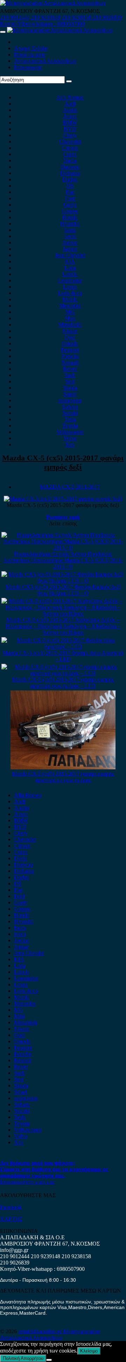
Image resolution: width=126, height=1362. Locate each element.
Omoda (70, 343)
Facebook (11, 1207)
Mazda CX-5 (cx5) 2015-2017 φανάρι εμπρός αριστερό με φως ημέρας (63, 777)
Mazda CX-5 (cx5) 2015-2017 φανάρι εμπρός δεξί (63, 462)
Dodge (69, 179)
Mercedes (69, 306)
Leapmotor (70, 280)
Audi (70, 104)
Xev (70, 444)
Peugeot (70, 350)
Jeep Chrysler (70, 255)
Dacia (69, 160)
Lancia (69, 274)
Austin (70, 110)
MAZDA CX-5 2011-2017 (70, 487)
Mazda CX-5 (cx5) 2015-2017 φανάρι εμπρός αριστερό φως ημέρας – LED (63, 682)
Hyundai (69, 224)
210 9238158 (77, 17)
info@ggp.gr (14, 1250)
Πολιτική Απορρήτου (23, 1358)
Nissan (69, 331)
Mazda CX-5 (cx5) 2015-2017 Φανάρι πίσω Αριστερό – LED (62, 656)
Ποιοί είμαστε (30, 55)
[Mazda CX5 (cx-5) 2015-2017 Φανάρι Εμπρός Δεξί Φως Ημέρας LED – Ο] (63, 581)
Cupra (70, 154)
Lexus (70, 287)
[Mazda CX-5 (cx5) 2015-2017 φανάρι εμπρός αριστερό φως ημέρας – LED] (63, 673)
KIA (70, 261)
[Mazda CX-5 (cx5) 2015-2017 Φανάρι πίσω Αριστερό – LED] (63, 646)
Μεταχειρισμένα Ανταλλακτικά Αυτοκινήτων (50, 1334)
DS (70, 186)
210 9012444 (14, 17)
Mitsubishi (70, 325)
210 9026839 (107, 17)
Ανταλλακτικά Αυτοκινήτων (45, 61)
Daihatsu (70, 173)
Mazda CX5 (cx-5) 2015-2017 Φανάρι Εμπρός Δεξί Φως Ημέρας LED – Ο (63, 590)
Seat (70, 381)
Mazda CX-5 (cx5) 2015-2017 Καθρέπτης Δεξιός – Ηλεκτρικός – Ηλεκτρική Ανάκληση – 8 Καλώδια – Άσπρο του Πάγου (63, 626)
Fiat (70, 192)
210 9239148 (45, 17)
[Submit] (69, 81)
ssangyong (70, 400)
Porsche (70, 356)
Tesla (70, 419)
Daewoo (70, 167)
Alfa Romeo (70, 97)
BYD (70, 129)
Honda (69, 217)
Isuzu (70, 230)
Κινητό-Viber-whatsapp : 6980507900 (42, 24)
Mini (70, 318)
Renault (69, 362)
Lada (70, 268)
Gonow (70, 211)
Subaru (70, 407)
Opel (69, 337)
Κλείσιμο (89, 1351)
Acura (70, 116)
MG (70, 312)
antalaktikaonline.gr (40, 1331)
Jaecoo (69, 242)
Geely (70, 205)
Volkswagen (70, 432)
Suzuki (70, 413)
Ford (70, 198)
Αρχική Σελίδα (30, 48)
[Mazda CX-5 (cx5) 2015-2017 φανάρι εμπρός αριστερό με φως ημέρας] (62, 767)
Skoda (70, 388)
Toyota (70, 426)
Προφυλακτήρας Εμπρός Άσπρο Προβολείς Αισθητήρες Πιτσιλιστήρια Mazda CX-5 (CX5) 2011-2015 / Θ (63, 560)
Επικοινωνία (28, 67)
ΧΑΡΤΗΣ (11, 1219)
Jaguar (70, 249)
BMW (70, 123)
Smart (69, 394)
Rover (70, 369)
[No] (49, 1360)
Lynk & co (70, 293)
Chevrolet (70, 141)
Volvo (70, 438)
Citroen (70, 148)
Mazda (69, 299)
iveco (70, 236)
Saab (69, 375)
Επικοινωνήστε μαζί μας (27, 1182)
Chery (70, 135)
